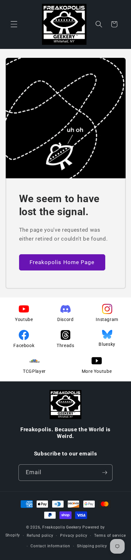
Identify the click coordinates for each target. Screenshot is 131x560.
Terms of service (110, 535)
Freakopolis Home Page (62, 262)
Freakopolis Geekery (61, 527)
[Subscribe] (104, 472)
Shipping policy (92, 546)
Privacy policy (73, 535)
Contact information (50, 546)
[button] (14, 24)
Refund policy (40, 535)
